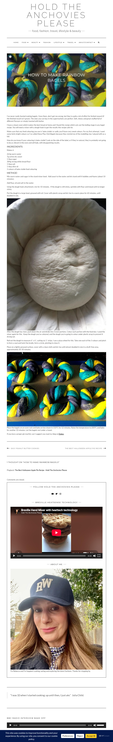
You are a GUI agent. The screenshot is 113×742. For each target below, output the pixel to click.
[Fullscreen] (99, 555)
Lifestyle (58, 42)
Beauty (35, 42)
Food (24, 42)
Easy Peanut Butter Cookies (25, 448)
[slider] (101, 724)
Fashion (47, 42)
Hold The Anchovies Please (56, 15)
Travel (70, 42)
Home (16, 42)
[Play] (14, 555)
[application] (56, 533)
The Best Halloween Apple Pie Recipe (83, 448)
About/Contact (86, 42)
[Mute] (94, 555)
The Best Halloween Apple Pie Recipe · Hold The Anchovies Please (41, 470)
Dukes (61, 434)
